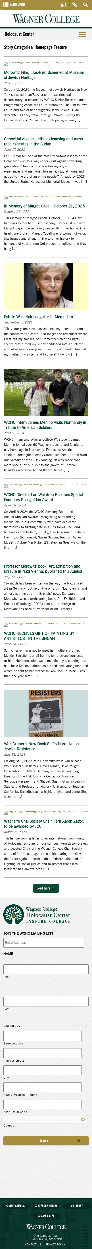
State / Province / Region (20, 1094)
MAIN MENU (17, 4)
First (6, 976)
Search (85, 5)
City (6, 1077)
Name (8, 954)
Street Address (13, 1043)
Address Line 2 (14, 1060)
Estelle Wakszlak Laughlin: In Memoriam (38, 317)
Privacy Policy (55, 1244)
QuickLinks (75, 5)
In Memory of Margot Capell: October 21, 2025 (44, 206)
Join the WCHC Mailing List (28, 933)
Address (11, 1026)
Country (9, 1125)
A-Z (64, 5)
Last (6, 1009)
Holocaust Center (19, 34)
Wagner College (46, 18)
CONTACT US (33, 1244)
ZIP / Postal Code (15, 1112)
